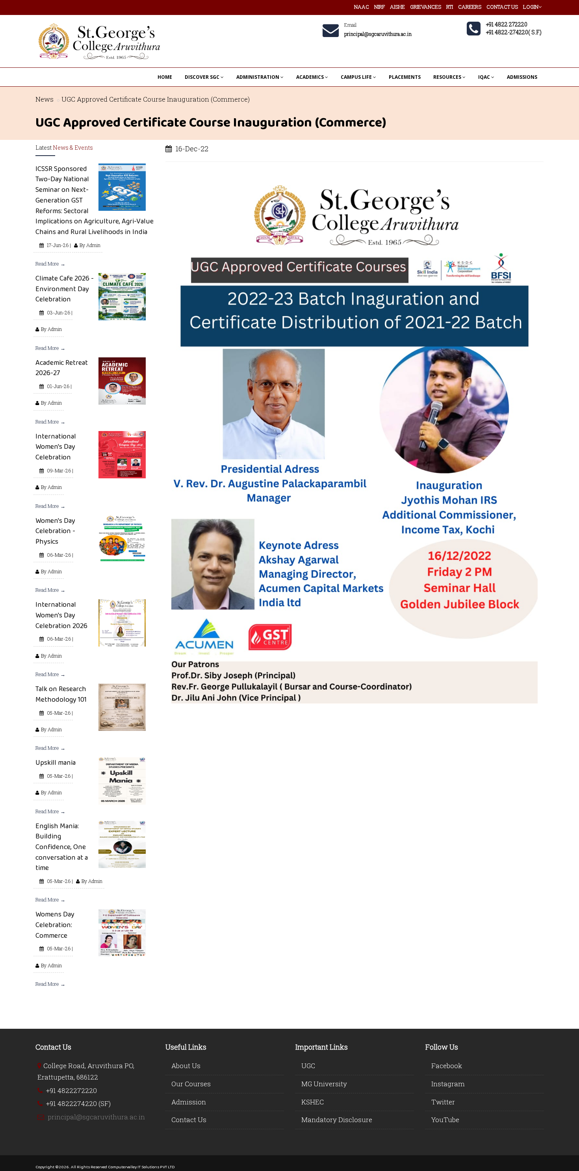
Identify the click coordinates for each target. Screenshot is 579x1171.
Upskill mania (55, 762)
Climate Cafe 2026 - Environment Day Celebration (64, 288)
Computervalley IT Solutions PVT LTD (141, 1167)
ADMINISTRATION (257, 77)
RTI (449, 6)
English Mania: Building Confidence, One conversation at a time (61, 847)
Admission (188, 1101)
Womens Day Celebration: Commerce (54, 924)
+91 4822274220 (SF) (78, 1103)
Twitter (443, 1101)
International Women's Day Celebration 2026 (61, 614)
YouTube (445, 1119)
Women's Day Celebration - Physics (55, 530)
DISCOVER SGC (202, 77)
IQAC (484, 77)
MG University (324, 1083)
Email (350, 25)
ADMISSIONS (522, 77)
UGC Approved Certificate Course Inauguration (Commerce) (155, 99)
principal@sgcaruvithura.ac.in (96, 1116)
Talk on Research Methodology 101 (61, 694)
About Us (185, 1065)
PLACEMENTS (405, 77)
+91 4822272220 (71, 1090)
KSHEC (312, 1101)
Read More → (50, 263)
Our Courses (191, 1083)
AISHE (397, 6)
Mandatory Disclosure (336, 1119)
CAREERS (469, 6)
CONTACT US (502, 6)
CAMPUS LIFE (356, 77)
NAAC (361, 6)
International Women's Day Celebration (55, 446)
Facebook (446, 1065)
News (44, 99)
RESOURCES (447, 77)
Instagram (448, 1083)
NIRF (379, 6)
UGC (308, 1065)
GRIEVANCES (425, 6)
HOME (165, 77)
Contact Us (188, 1119)
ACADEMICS (310, 77)
